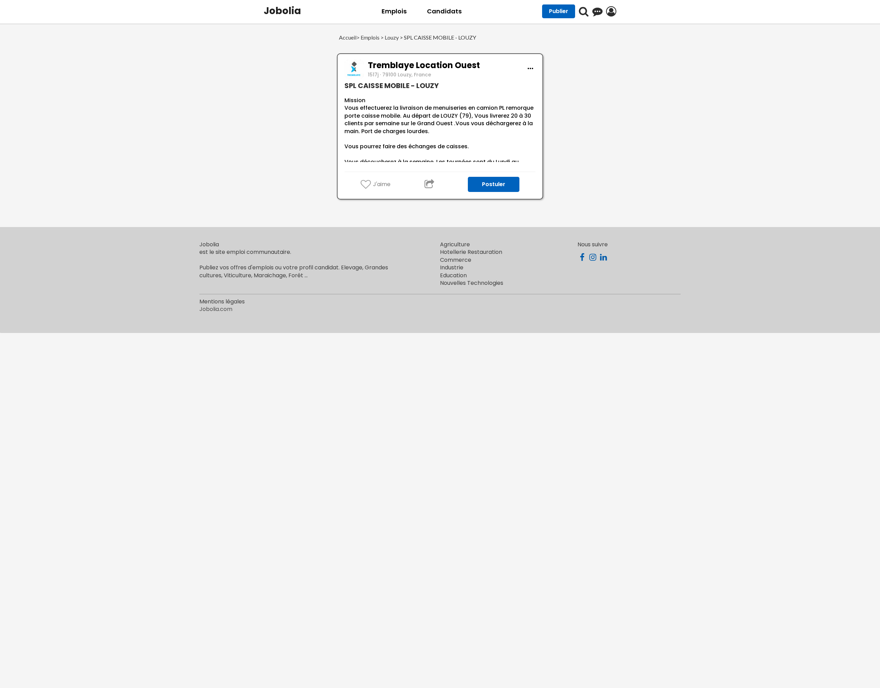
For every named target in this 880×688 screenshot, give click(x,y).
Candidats (444, 11)
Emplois (394, 11)
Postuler (493, 184)
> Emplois (368, 38)
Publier (558, 11)
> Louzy (389, 38)
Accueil (347, 38)
